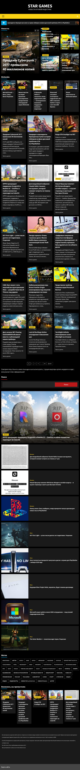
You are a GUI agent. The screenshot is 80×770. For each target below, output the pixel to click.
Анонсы (67, 668)
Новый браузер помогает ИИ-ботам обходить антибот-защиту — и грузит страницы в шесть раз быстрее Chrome (65, 188)
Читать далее (7, 156)
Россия (17, 677)
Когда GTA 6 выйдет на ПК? (61, 23)
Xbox (5, 230)
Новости (6, 39)
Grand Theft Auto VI (70, 660)
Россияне (26, 677)
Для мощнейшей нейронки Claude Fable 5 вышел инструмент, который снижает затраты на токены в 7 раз (39, 188)
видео (5, 681)
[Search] (77, 16)
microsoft (23, 664)
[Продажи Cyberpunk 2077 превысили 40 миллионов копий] (13, 123)
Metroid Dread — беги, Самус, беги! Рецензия (8, 94)
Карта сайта (5, 767)
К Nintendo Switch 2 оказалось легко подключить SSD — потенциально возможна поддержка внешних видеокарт (40, 100)
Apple (34, 660)
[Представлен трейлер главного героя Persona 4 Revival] (66, 274)
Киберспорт (50, 673)
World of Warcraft (49, 668)
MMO (30, 664)
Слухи (45, 677)
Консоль (60, 673)
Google (58, 660)
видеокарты (14, 681)
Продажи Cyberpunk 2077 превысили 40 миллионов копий (12, 136)
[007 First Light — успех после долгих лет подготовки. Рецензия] (13, 224)
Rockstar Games (71, 664)
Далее (50, 364)
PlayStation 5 (58, 664)
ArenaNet (41, 660)
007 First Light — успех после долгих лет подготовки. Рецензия (13, 237)
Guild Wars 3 (7, 664)
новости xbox (42, 681)
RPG (4, 668)
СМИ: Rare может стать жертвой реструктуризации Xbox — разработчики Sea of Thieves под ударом (13, 288)
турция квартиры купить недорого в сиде (58, 369)
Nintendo (6, 87)
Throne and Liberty (27, 668)
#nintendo (6, 660)
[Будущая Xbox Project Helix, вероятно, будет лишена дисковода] (14, 586)
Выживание (7, 673)
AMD (27, 660)
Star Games (40, 6)
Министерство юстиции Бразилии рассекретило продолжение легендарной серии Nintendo (24, 98)
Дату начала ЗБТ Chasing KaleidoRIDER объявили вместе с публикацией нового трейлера (49, 64)
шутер (52, 681)
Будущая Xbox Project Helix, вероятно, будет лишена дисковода (51, 587)
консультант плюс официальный (12, 372)
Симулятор (36, 677)
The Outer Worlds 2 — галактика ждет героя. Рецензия (48, 639)
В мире (75, 668)
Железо (6, 179)
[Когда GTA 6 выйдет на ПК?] (66, 123)
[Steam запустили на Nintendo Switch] (71, 85)
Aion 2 (21, 660)
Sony (9, 668)
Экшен (68, 677)
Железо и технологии (21, 673)
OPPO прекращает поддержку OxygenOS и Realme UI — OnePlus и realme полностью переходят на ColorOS (12, 188)
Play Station (33, 230)
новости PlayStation (28, 681)
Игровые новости (37, 673)
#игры (14, 660)
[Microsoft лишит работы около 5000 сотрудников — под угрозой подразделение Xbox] (14, 612)
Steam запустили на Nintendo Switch (71, 94)
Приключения (7, 677)
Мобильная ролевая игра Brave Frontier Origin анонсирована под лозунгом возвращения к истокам (49, 40)
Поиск (4, 377)
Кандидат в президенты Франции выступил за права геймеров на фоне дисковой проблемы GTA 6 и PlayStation (18, 56)
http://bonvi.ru (14, 369)
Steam (16, 668)
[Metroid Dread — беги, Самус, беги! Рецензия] (8, 85)
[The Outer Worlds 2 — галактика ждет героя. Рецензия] (14, 638)
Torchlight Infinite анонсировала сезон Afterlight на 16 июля (63, 334)
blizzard (50, 660)
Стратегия (59, 677)
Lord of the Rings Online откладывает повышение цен (68, 67)
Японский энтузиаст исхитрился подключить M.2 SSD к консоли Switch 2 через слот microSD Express (55, 99)
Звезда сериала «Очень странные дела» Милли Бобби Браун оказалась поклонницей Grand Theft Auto (38, 240)
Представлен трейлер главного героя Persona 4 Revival (69, 45)
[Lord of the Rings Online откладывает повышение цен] (40, 321)
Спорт (51, 677)
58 (44, 364)
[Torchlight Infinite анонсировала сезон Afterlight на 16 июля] (66, 321)
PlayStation (47, 664)
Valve (38, 668)
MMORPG (45, 29)
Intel (15, 664)
